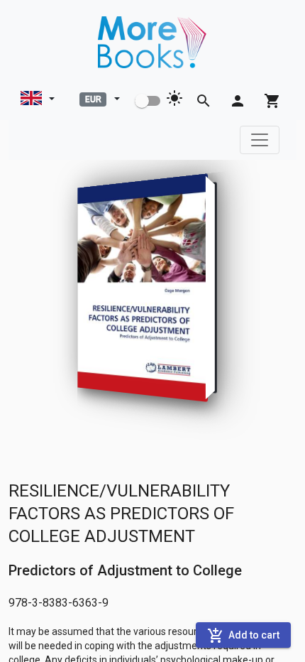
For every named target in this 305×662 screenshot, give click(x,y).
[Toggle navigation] (259, 140)
